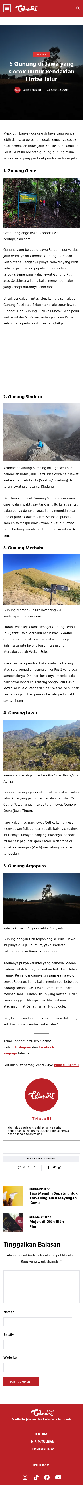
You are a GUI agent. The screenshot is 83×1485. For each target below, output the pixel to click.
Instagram (22, 1047)
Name (8, 1312)
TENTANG (41, 1434)
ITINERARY (41, 54)
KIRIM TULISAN (42, 1441)
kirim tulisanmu (66, 1065)
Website (10, 1358)
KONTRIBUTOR (43, 1449)
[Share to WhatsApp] (60, 1168)
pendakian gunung (41, 1159)
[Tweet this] (54, 1168)
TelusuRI (35, 90)
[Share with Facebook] (49, 1168)
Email (8, 1335)
